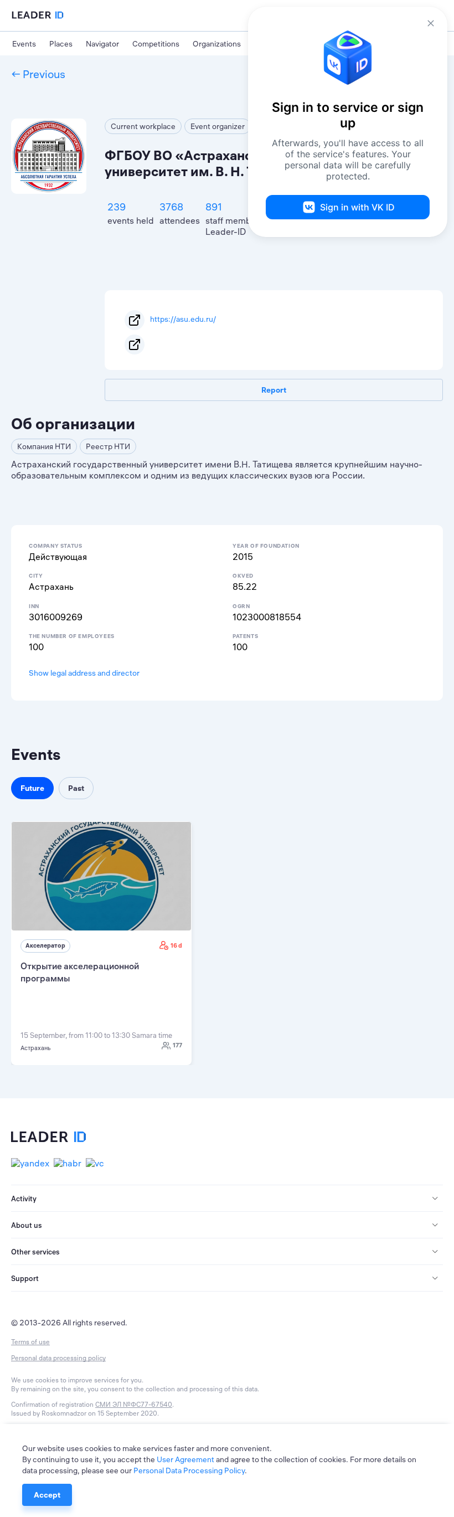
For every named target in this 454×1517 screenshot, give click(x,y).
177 (177, 1045)
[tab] (227, 1198)
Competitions (155, 44)
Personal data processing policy (58, 1358)
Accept (47, 1495)
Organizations (217, 44)
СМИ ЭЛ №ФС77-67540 (133, 1404)
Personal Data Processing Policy (189, 1470)
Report (273, 390)
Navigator (102, 44)
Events (24, 44)
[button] (227, 1198)
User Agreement (185, 1459)
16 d (176, 945)
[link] (101, 943)
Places (61, 44)
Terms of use (30, 1342)
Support (25, 1278)
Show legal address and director (84, 673)
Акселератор (45, 945)
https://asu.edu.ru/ (183, 319)
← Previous (38, 74)
